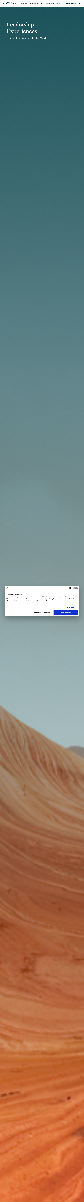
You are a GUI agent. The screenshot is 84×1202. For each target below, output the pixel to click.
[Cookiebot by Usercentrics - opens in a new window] (70, 588)
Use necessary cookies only (42, 612)
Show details (70, 607)
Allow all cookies (66, 612)
